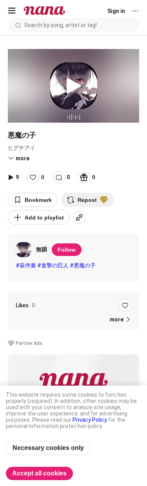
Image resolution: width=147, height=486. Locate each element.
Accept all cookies (39, 473)
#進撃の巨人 (53, 265)
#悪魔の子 (83, 265)
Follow (67, 250)
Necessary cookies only (48, 447)
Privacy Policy (90, 420)
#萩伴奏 (26, 265)
